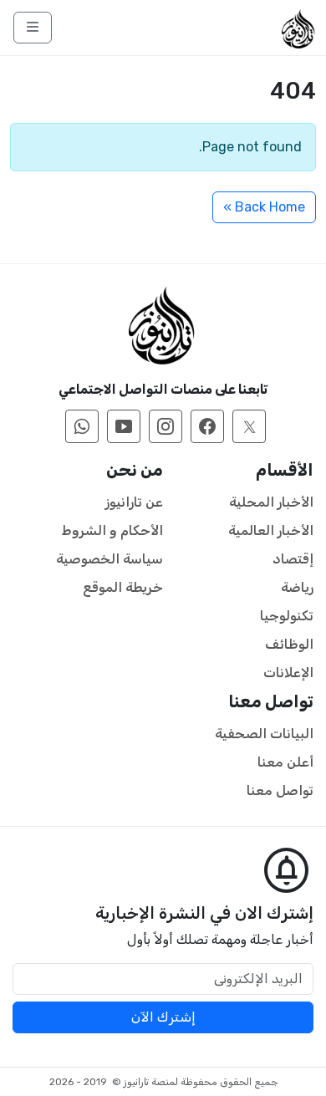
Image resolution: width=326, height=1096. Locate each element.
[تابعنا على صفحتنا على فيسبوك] (207, 426)
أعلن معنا (285, 762)
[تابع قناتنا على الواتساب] (82, 426)
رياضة (297, 587)
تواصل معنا (280, 790)
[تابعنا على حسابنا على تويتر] (249, 426)
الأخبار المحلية (271, 502)
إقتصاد (293, 559)
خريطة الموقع (123, 587)
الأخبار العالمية (270, 530)
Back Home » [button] (264, 207)
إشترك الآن (163, 1017)
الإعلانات (288, 673)
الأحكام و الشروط (112, 530)
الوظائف (289, 644)
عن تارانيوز (134, 502)
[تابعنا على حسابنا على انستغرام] (165, 426)
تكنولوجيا (286, 616)
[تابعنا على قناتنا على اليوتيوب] (123, 426)
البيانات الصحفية (264, 734)
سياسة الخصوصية (109, 559)
